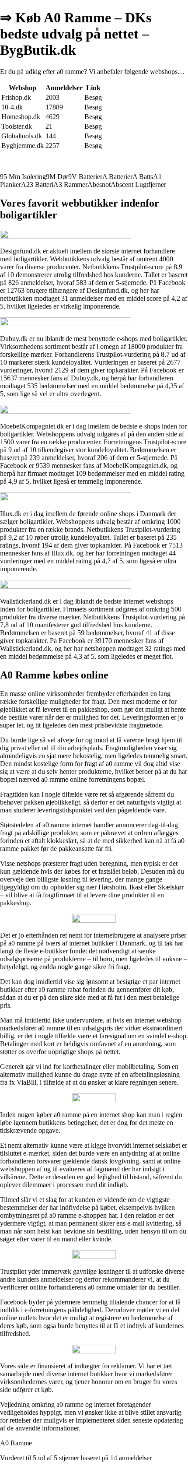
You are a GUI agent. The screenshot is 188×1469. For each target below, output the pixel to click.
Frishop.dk (16, 97)
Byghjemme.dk (22, 145)
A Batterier (117, 176)
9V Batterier (85, 176)
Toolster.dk (16, 126)
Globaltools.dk (21, 136)
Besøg (93, 97)
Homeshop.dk (20, 116)
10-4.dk (12, 107)
